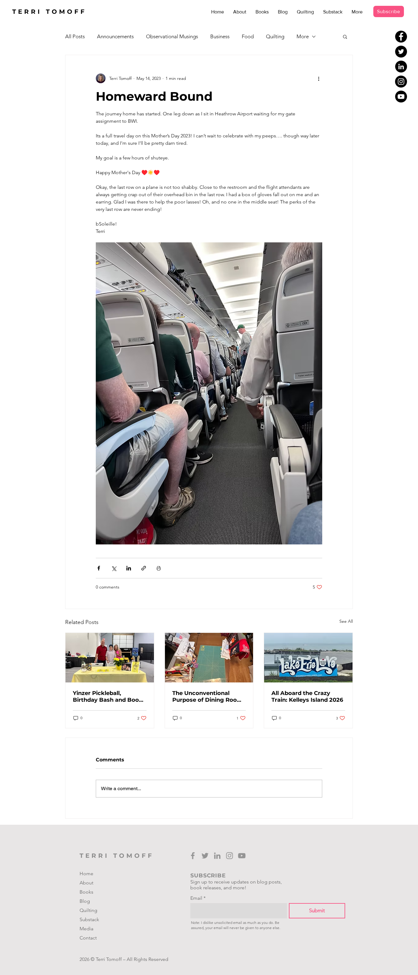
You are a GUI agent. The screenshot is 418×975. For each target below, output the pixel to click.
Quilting (275, 36)
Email (196, 898)
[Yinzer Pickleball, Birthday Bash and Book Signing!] (109, 657)
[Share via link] (144, 568)
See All (346, 621)
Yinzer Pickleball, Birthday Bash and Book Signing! (108, 696)
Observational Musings (172, 36)
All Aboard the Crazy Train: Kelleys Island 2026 (307, 696)
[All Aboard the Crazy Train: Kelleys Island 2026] (308, 657)
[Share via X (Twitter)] (114, 568)
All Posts (75, 36)
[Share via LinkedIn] (129, 568)
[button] (345, 36)
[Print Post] (159, 568)
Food (248, 36)
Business (220, 36)
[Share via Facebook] (99, 568)
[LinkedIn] (401, 67)
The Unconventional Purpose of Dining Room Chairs (207, 696)
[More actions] (318, 78)
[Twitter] (401, 52)
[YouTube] (401, 97)
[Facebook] (401, 37)
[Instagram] (401, 82)
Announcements (115, 36)
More (303, 36)
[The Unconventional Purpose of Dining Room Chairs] (209, 657)
